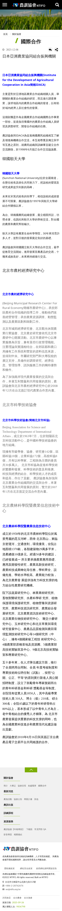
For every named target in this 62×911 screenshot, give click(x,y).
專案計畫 (28, 799)
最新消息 (8, 791)
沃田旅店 (6, 898)
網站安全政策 (26, 869)
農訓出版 (8, 805)
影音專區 (8, 835)
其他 (36, 799)
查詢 (57, 5)
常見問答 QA (40, 829)
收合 (31, 769)
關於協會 (16, 34)
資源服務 (8, 821)
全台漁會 (28, 898)
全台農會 (17, 898)
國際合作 (42, 786)
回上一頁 (50, 49)
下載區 (29, 829)
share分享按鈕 (56, 49)
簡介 (6, 786)
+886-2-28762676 (14, 886)
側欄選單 (5, 5)
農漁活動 (8, 799)
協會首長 (22, 786)
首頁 (5, 34)
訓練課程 (8, 813)
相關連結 (18, 835)
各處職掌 (32, 786)
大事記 (13, 786)
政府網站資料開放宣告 (46, 869)
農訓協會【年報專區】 (14, 829)
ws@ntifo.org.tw (13, 889)
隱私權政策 (9, 869)
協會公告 (18, 799)
